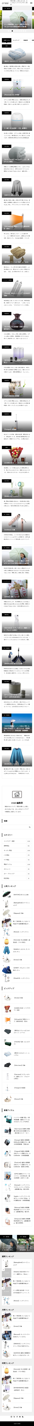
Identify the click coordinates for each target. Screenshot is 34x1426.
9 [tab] (23, 31)
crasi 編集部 (17, 803)
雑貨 (7, 447)
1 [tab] (8, 31)
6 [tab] (18, 31)
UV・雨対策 (7, 8)
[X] (14, 1417)
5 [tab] (16, 31)
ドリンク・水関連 (7, 280)
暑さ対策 (7, 179)
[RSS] (23, 1417)
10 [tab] (25, 31)
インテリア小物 (23, 1236)
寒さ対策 (7, 146)
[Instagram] (11, 1417)
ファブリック (6, 581)
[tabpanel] (17, 18)
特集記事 (26, 40)
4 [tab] (14, 31)
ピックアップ (16, 40)
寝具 (7, 45)
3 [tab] (12, 31)
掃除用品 (7, 614)
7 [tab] (19, 31)
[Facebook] (17, 1417)
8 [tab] (21, 31)
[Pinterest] (20, 1417)
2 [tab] (10, 31)
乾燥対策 (7, 79)
